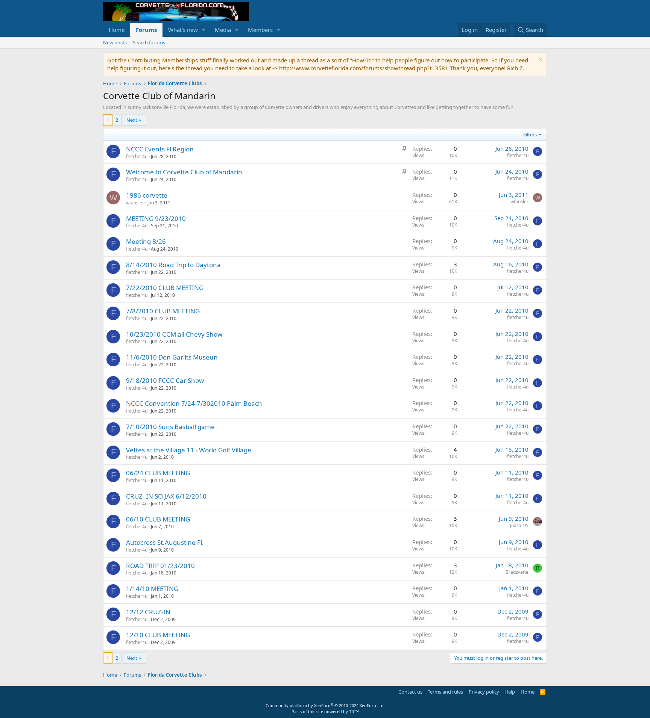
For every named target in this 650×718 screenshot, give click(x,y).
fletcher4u (136, 156)
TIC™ (354, 711)
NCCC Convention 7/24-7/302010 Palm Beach (194, 403)
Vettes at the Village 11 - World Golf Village (188, 450)
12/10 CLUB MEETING (158, 634)
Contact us (410, 691)
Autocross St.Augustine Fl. (165, 542)
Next (131, 119)
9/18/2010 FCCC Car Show (165, 380)
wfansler (135, 203)
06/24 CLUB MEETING (158, 473)
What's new (183, 29)
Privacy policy (484, 691)
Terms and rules (445, 691)
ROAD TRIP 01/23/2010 (160, 565)
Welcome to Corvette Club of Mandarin (184, 172)
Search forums (149, 42)
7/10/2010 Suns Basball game (170, 426)
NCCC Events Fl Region (160, 149)
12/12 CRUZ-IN (148, 612)
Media (223, 29)
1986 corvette (146, 195)
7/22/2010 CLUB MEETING (165, 287)
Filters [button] (530, 134)
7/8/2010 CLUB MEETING (163, 311)
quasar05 (519, 525)
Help (509, 691)
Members (260, 29)
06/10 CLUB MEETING (158, 519)
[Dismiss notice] (539, 60)
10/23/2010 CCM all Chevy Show (174, 334)
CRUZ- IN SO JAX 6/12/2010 (166, 496)
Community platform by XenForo (325, 705)
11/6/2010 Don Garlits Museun (172, 357)
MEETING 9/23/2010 (156, 218)
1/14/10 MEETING (152, 588)
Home (117, 29)
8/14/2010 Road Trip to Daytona (173, 264)
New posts (115, 42)
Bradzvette (517, 572)
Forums (146, 29)
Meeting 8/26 (146, 241)
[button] (204, 30)
